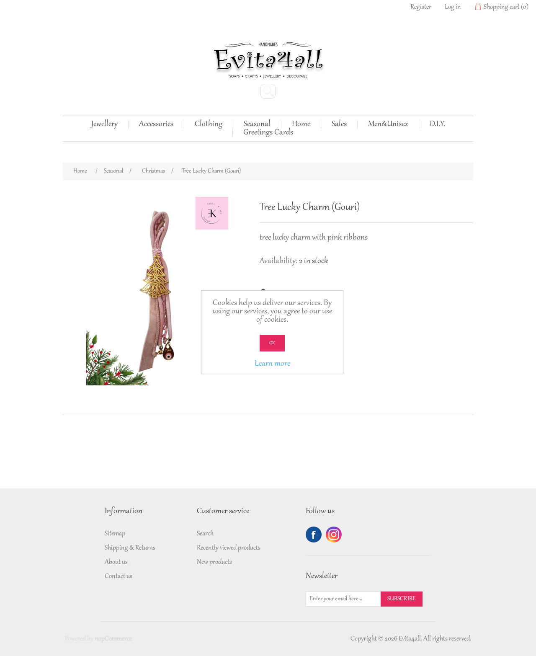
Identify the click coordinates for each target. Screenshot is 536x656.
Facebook (314, 534)
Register (420, 7)
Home (301, 124)
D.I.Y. (437, 124)
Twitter (334, 534)
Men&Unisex (388, 124)
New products (214, 562)
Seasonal (257, 124)
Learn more (272, 364)
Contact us (118, 576)
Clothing (208, 124)
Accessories (156, 124)
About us (116, 562)
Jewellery (104, 124)
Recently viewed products (228, 548)
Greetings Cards (268, 133)
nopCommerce (113, 639)
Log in (453, 7)
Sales (339, 124)
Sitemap (115, 533)
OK (272, 343)
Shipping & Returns (130, 548)
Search (205, 533)
